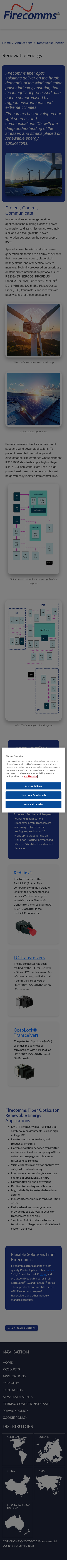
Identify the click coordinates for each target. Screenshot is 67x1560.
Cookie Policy (30, 776)
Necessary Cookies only (33, 795)
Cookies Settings (33, 786)
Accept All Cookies (33, 804)
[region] (33, 780)
